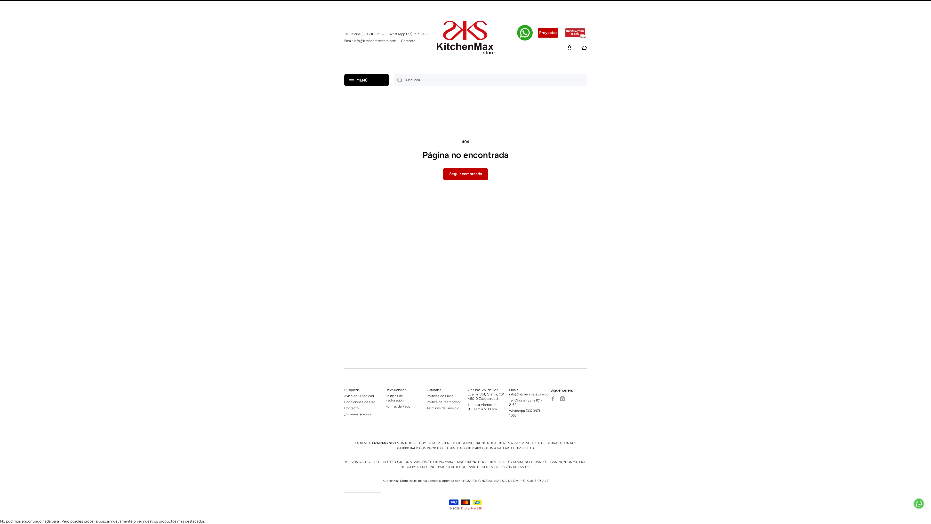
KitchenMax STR (471, 508)
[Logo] (465, 37)
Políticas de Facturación (394, 398)
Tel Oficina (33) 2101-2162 (525, 402)
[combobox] (490, 80)
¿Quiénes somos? (357, 414)
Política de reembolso (443, 402)
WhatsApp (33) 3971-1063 (525, 413)
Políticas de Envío (440, 396)
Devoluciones (395, 390)
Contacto (351, 408)
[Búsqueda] (398, 80)
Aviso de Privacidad (359, 396)
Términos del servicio (443, 408)
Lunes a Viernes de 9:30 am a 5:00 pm (483, 407)
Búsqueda (352, 390)
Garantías (434, 390)
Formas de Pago (397, 406)
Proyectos (548, 32)
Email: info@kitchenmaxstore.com (530, 392)
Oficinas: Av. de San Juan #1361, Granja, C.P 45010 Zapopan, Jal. (486, 394)
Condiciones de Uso (359, 402)
